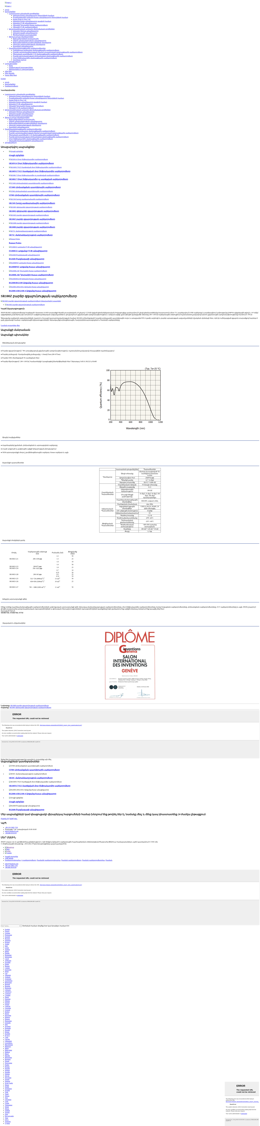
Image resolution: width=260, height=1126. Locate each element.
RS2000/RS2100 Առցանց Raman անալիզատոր (31, 283)
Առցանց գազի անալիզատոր (25, 33)
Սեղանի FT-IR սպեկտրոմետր (25, 27)
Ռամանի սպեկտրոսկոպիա (48, 860)
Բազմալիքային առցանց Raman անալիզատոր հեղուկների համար (40, 17)
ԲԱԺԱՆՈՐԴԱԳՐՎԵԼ (9, 819)
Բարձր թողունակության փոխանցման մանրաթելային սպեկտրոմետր (43, 56)
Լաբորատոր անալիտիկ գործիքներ (24, 13)
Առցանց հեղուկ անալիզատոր (25, 31)
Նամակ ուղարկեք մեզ (10, 325)
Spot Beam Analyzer (19, 60)
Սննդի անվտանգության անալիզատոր (29, 40)
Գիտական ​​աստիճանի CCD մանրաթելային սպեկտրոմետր (38, 54)
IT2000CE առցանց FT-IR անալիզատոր (28, 251)
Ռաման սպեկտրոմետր (71, 860)
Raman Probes (15, 243)
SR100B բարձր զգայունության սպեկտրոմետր (32, 227)
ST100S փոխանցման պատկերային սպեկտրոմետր (35, 187)
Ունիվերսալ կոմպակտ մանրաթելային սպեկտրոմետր (36, 50)
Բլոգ (11, 65)
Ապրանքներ (10, 12)
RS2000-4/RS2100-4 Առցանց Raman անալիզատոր (32, 291)
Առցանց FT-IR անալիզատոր (25, 23)
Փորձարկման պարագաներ (25, 35)
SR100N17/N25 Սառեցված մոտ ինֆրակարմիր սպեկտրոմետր (39, 171)
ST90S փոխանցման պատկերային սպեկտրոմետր (34, 195)
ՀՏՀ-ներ (8, 71)
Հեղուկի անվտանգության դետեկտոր (29, 44)
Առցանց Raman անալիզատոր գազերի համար (32, 21)
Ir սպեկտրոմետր (29, 860)
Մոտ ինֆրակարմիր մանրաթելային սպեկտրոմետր (35, 58)
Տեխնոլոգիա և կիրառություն (21, 69)
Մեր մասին (9, 73)
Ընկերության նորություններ (21, 67)
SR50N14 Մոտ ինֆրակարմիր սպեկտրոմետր (31, 163)
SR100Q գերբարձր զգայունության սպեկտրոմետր (34, 211)
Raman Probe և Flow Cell (21, 19)
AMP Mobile (9, 858)
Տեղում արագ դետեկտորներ (21, 37)
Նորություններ (11, 64)
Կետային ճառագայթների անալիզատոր (26, 141)
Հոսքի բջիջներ (16, 155)
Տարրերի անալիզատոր (23, 46)
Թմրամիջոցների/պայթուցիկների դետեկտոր (32, 42)
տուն (7, 10)
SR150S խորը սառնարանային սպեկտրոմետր (32, 203)
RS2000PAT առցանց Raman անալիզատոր (29, 267)
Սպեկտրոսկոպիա (13, 860)
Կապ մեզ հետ (11, 75)
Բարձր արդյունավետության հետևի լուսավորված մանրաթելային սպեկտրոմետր (48, 52)
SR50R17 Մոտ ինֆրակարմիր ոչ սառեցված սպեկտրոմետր (38, 179)
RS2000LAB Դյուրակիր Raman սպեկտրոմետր (31, 275)
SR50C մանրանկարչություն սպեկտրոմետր (31, 778)
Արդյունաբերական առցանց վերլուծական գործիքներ (32, 29)
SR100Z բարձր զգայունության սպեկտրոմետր (32, 219)
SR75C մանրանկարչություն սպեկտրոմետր (31, 235)
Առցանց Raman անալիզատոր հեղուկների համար (33, 15)
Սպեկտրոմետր (11, 86)
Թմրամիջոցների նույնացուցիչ (26, 39)
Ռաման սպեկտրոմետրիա (93, 860)
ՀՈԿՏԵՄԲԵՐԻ (15, 62)
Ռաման (109, 860)
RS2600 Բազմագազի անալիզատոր (26, 259)
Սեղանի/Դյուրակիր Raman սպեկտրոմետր (30, 25)
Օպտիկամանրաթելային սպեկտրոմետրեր (27, 48)
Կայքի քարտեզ (11, 856)
